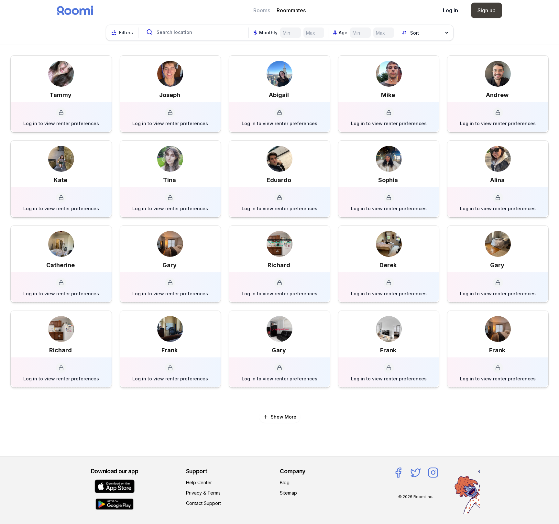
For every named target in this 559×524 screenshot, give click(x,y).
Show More (283, 417)
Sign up (486, 10)
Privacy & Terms (203, 493)
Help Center (199, 482)
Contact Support (203, 503)
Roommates (291, 10)
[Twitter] (415, 472)
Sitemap (288, 493)
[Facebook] (398, 472)
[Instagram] (433, 472)
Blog (285, 482)
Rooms (261, 10)
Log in (450, 10)
